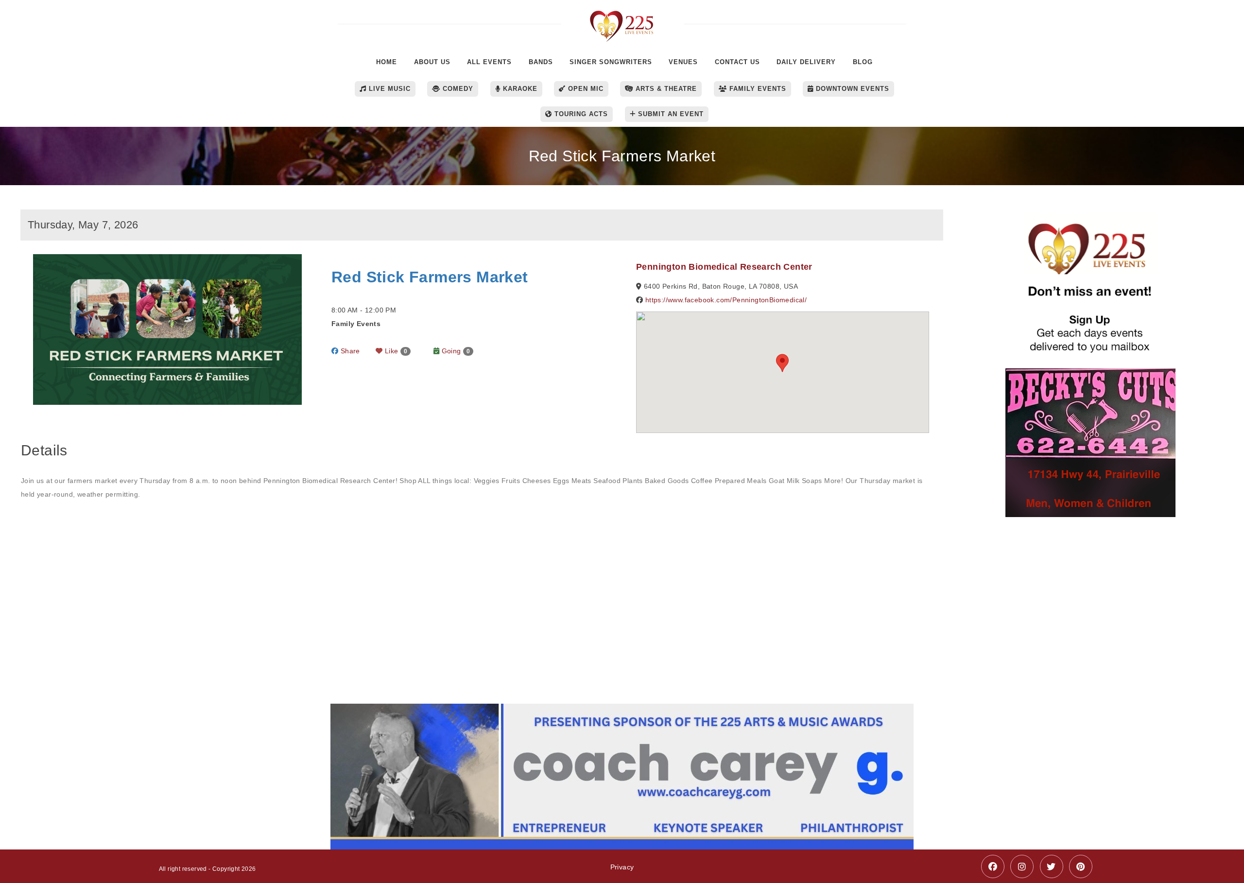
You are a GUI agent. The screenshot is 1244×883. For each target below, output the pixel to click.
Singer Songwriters (611, 62)
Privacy (622, 867)
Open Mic (585, 88)
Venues (683, 62)
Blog (863, 62)
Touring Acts (580, 114)
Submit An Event (670, 114)
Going (454, 351)
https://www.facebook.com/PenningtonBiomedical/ (726, 300)
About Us (432, 62)
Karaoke (519, 88)
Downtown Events (851, 88)
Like (395, 351)
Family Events (756, 88)
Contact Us (737, 62)
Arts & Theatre (665, 88)
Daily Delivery (806, 62)
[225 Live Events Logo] (622, 21)
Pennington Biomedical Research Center (724, 267)
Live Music (388, 88)
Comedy (456, 88)
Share (349, 351)
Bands (541, 62)
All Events (489, 62)
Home (386, 62)
